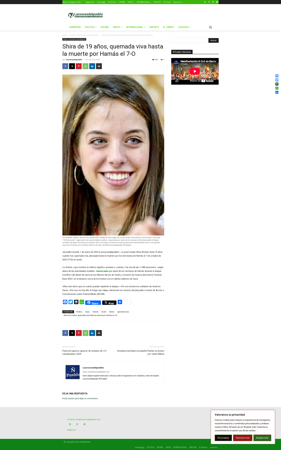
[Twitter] (205, 2)
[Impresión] (99, 66)
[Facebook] (209, 2)
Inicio (64, 35)
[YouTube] (217, 2)
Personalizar (223, 438)
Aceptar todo (262, 438)
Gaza (87, 312)
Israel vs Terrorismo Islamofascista (84, 35)
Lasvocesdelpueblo (74, 59)
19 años (79, 312)
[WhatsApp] (85, 66)
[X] (72, 66)
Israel (104, 312)
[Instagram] (213, 2)
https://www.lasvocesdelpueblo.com (96, 372)
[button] (210, 27)
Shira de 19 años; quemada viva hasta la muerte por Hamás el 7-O (90, 315)
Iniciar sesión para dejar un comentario (80, 398)
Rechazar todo (243, 438)
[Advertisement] (165, 14)
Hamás (95, 312)
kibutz (111, 312)
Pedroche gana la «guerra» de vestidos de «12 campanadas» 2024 (84, 352)
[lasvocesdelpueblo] (87, 15)
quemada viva (123, 312)
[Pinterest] (79, 66)
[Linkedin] (92, 66)
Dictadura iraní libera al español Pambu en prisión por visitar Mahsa (140, 352)
